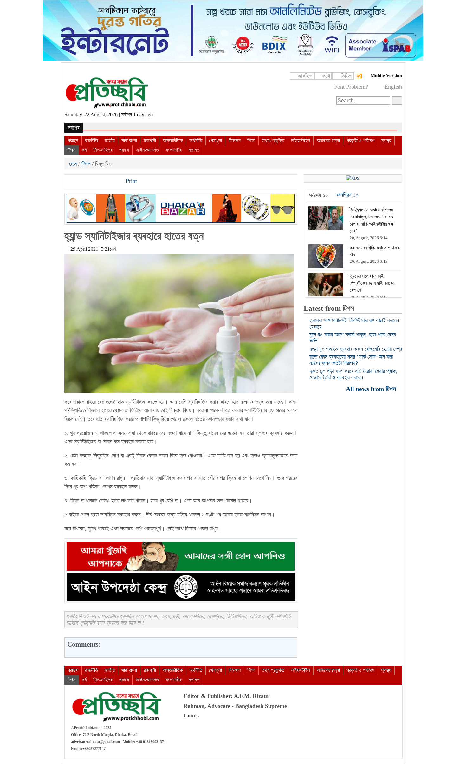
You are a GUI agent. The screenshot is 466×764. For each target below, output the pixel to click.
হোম (73, 164)
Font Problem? (351, 86)
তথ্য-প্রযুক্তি (273, 140)
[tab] (318, 195)
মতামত (193, 150)
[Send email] (113, 181)
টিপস (71, 150)
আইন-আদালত (147, 150)
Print (130, 181)
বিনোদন (235, 140)
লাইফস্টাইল (300, 140)
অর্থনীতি (195, 140)
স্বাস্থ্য (386, 140)
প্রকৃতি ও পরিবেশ (360, 140)
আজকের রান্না (328, 140)
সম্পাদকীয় (173, 150)
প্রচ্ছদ (73, 140)
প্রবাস (124, 150)
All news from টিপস (372, 388)
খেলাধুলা (215, 140)
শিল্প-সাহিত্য (103, 150)
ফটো (326, 76)
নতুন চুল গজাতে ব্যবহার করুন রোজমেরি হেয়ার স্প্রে (355, 349)
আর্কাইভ (304, 76)
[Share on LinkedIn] (102, 181)
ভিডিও (346, 76)
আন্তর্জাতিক (173, 140)
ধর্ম (84, 150)
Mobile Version (386, 75)
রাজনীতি (91, 140)
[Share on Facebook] (70, 181)
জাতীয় (110, 140)
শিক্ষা (251, 140)
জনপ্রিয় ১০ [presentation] (348, 195)
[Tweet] (80, 181)
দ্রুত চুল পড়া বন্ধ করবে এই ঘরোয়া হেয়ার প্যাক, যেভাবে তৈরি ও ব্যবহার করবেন (353, 374)
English (393, 86)
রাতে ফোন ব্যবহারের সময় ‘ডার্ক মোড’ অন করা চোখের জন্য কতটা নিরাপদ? (351, 360)
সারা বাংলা (129, 140)
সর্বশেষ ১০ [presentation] (318, 195)
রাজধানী (150, 140)
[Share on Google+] (91, 181)
